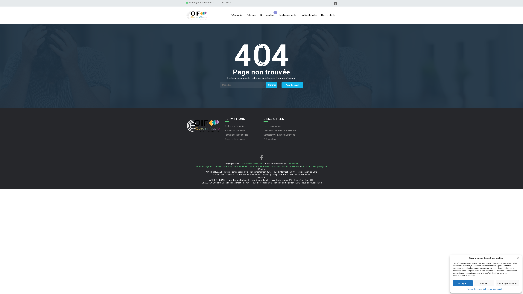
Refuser (484, 283)
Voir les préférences (507, 283)
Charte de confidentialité (235, 166)
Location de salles (308, 15)
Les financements (287, 15)
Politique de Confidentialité (493, 289)
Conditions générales (259, 166)
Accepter (462, 283)
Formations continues (235, 130)
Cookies (217, 166)
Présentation (237, 15)
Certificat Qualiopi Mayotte (314, 166)
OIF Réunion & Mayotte (251, 164)
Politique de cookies (474, 289)
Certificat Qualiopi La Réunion (285, 166)
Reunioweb (293, 164)
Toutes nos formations (235, 126)
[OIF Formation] (205, 15)
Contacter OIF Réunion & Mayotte (279, 135)
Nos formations (267, 15)
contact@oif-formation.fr (201, 2)
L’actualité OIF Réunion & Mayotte (280, 130)
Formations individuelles (236, 135)
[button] (517, 258)
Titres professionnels (235, 139)
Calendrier (251, 15)
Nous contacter (328, 15)
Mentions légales (204, 166)
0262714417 (225, 2)
